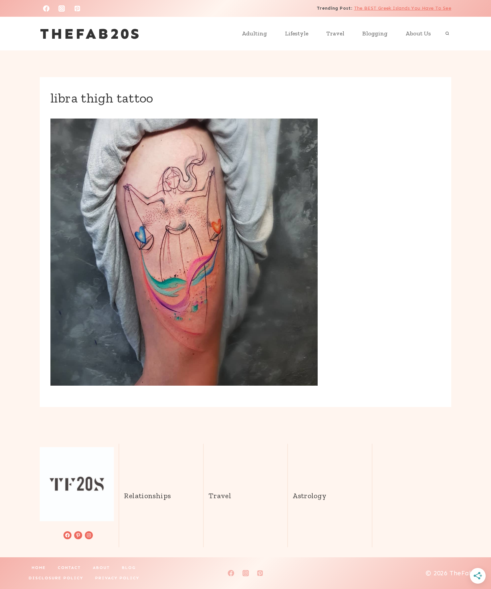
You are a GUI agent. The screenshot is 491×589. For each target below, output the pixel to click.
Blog (129, 567)
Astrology (309, 495)
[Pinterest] (77, 8)
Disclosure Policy (56, 578)
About (101, 567)
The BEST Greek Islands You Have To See (402, 8)
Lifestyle (296, 33)
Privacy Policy (117, 578)
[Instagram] (61, 8)
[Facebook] (46, 8)
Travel (335, 33)
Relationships (147, 495)
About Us (418, 33)
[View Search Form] (447, 34)
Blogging (374, 33)
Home (39, 567)
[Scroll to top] (474, 562)
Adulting (254, 33)
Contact (69, 567)
